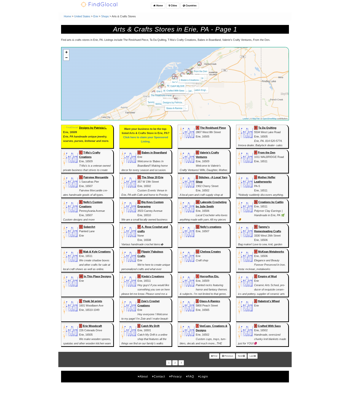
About (143, 376)
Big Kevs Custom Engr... (195, 89)
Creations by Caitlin (270, 202)
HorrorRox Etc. (209, 276)
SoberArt (89, 226)
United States (82, 16)
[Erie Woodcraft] (163, 84)
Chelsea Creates (210, 251)
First (215, 356)
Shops (105, 16)
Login (204, 376)
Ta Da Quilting (267, 127)
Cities (173, 5)
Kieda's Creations (152, 276)
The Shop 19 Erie (152, 177)
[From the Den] (199, 64)
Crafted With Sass (175, 90)
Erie (95, 16)
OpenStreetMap (269, 118)
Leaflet (246, 118)
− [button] (66, 57)
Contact (159, 376)
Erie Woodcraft (92, 325)
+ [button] (66, 52)
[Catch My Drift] (176, 78)
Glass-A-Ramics (174, 108)
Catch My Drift (177, 85)
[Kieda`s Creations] (188, 72)
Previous (228, 356)
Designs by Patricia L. (93, 127)
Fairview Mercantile (95, 177)
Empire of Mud (267, 276)
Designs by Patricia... (173, 102)
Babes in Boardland (154, 152)
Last (252, 356)
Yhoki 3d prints (92, 301)
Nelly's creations (210, 226)
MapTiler (256, 118)
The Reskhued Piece (161, 95)
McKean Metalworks (271, 251)
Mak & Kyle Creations (97, 251)
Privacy (176, 376)
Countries (191, 5)
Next (240, 356)
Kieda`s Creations (190, 79)
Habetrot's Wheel (269, 301)
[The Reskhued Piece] (160, 88)
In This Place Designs (97, 276)
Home (159, 5)
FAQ (191, 376)
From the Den (200, 71)
